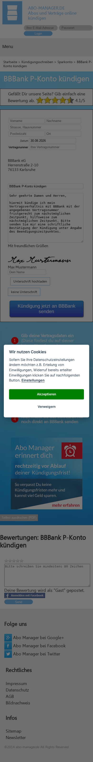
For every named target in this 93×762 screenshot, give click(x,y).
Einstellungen (33, 380)
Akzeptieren (46, 394)
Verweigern (47, 407)
